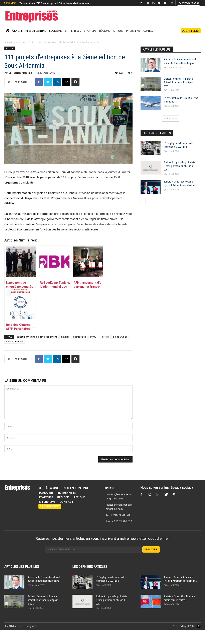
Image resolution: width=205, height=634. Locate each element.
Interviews (133, 35)
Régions (104, 35)
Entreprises (73, 35)
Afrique (118, 35)
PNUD (93, 340)
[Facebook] (141, 2)
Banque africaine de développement (37, 340)
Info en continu (35, 35)
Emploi (65, 340)
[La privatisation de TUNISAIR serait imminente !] (151, 107)
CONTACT (109, 492)
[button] (172, 2)
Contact (149, 35)
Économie (55, 35)
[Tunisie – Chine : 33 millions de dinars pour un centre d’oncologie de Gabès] (151, 606)
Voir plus (169, 122)
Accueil (8, 46)
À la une (17, 35)
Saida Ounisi (120, 340)
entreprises (79, 340)
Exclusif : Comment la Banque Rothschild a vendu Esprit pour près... (179, 87)
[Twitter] (159, 2)
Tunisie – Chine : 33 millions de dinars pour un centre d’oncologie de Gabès (56, 3)
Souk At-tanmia (14, 345)
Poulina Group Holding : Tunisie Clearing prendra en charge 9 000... (179, 170)
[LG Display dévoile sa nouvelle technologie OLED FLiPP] (151, 152)
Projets (105, 340)
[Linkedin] (153, 2)
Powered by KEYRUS (184, 630)
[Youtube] (165, 2)
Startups (90, 35)
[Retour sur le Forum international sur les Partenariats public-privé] (151, 69)
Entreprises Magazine (20, 76)
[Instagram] (147, 2)
